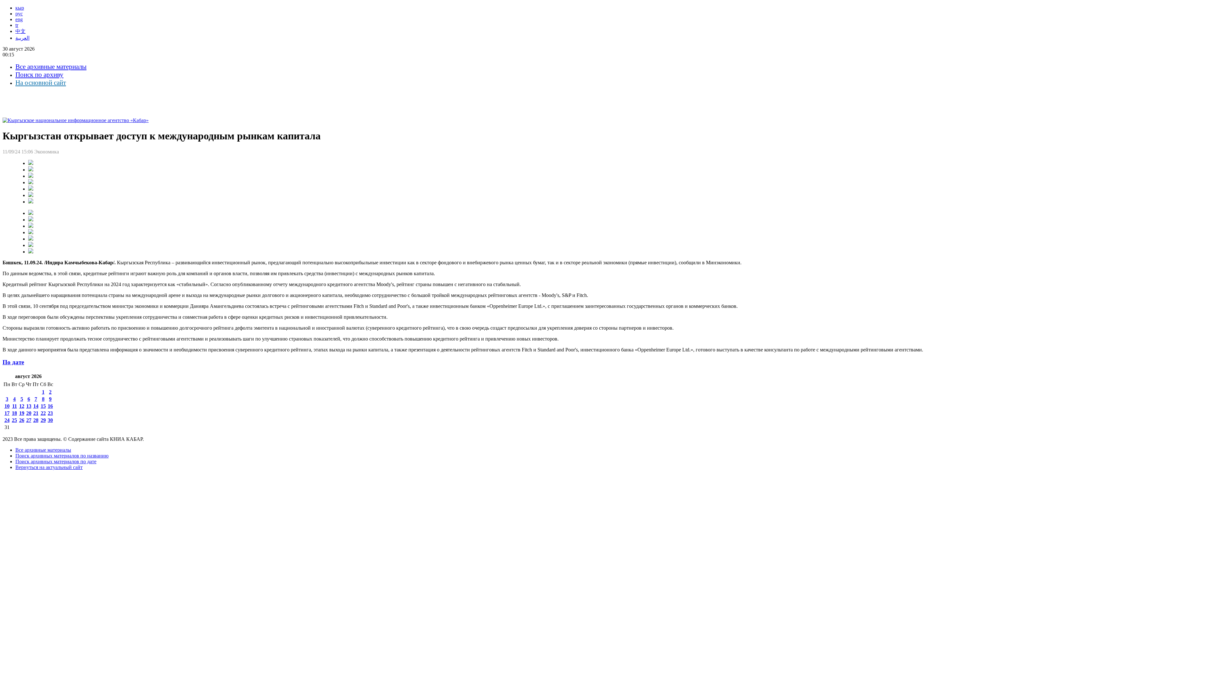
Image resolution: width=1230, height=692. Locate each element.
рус (19, 13)
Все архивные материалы (50, 66)
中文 (20, 31)
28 (35, 420)
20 (28, 413)
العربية (22, 38)
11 (14, 406)
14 (35, 406)
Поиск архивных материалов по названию (62, 455)
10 (7, 406)
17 (7, 413)
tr (16, 25)
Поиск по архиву (39, 74)
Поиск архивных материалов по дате (55, 461)
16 (50, 406)
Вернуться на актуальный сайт (49, 467)
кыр (19, 8)
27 (28, 420)
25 (14, 420)
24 (7, 420)
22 (43, 413)
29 (43, 420)
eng (19, 19)
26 (21, 420)
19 (21, 413)
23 (50, 413)
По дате (13, 362)
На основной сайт (40, 82)
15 (43, 406)
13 (28, 406)
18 (14, 413)
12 (21, 406)
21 (35, 413)
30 (50, 420)
